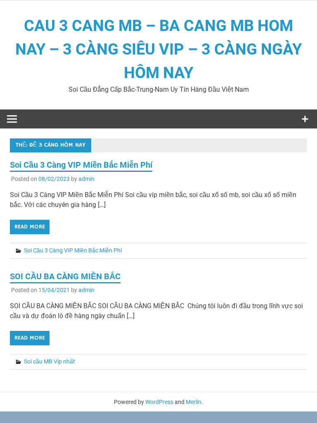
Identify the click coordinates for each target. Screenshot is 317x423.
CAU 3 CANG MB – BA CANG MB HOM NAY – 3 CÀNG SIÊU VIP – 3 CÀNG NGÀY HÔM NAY (158, 49)
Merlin (193, 402)
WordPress (159, 402)
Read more (29, 227)
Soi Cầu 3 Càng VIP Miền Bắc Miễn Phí (81, 165)
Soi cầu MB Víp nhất (49, 361)
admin (86, 179)
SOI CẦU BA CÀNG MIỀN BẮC (65, 276)
